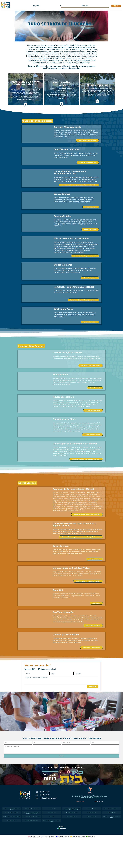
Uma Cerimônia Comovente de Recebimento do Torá (70, 172)
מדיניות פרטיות (99, 801)
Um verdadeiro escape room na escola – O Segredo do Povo (75, 524)
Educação (85, 5)
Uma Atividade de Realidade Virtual (71, 567)
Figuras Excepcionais (63, 396)
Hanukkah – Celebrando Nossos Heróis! (74, 286)
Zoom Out (58, 590)
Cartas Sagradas (61, 545)
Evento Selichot (62, 193)
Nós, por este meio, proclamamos (71, 238)
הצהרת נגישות (80, 801)
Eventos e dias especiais (61, 84)
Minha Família (60, 374)
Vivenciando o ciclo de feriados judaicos (25, 83)
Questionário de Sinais (64, 419)
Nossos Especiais (97, 85)
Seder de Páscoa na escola (67, 127)
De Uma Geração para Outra (67, 352)
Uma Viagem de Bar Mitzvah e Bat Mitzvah (75, 443)
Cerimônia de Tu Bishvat (66, 149)
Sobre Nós (36, 5)
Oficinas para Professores (66, 634)
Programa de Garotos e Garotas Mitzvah (73, 489)
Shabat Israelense (63, 264)
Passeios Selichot (63, 216)
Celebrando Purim (63, 308)
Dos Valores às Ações (63, 612)
